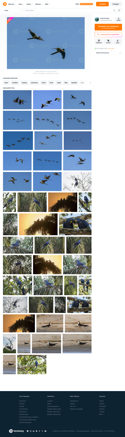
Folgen (119, 20)
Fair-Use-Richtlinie (110, 431)
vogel (59, 83)
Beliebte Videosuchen (54, 414)
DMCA (49, 403)
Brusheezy (22, 401)
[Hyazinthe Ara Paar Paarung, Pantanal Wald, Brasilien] (77, 181)
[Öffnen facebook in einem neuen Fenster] (27, 431)
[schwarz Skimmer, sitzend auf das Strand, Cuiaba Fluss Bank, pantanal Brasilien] (49, 323)
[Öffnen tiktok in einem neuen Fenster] (39, 431)
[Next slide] (89, 82)
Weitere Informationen (102, 53)
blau (66, 83)
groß (51, 83)
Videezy (21, 406)
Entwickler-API (23, 414)
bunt (82, 83)
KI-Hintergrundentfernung (27, 420)
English (101, 401)
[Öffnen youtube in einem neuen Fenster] (45, 431)
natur (6, 83)
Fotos (20, 4)
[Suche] (114, 10)
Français (102, 412)
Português (102, 406)
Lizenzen (50, 401)
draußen (15, 83)
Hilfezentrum (74, 401)
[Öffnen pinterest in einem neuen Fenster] (36, 431)
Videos (29, 4)
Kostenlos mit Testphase (108, 27)
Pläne (77, 4)
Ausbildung (22, 412)
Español (101, 403)
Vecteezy (22, 403)
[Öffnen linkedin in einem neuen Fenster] (33, 431)
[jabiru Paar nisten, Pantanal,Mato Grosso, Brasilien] (9, 343)
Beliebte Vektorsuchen (54, 409)
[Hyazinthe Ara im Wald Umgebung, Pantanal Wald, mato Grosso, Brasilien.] (85, 202)
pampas (24, 83)
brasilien (74, 83)
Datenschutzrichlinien (97, 431)
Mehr (46, 4)
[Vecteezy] (5, 4)
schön (44, 83)
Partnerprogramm (53, 406)
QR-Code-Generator (25, 422)
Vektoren (11, 4)
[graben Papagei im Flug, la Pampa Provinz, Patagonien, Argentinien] (17, 99)
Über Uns (73, 406)
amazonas (34, 83)
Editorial (38, 4)
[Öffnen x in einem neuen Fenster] (42, 431)
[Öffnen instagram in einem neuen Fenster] (30, 431)
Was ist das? (111, 48)
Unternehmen (23, 409)
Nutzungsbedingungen (83, 431)
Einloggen (116, 4)
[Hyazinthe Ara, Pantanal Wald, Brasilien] (9, 202)
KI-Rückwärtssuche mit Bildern (28, 417)
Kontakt (72, 403)
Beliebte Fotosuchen (53, 412)
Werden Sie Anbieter (76, 409)
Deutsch (101, 409)
